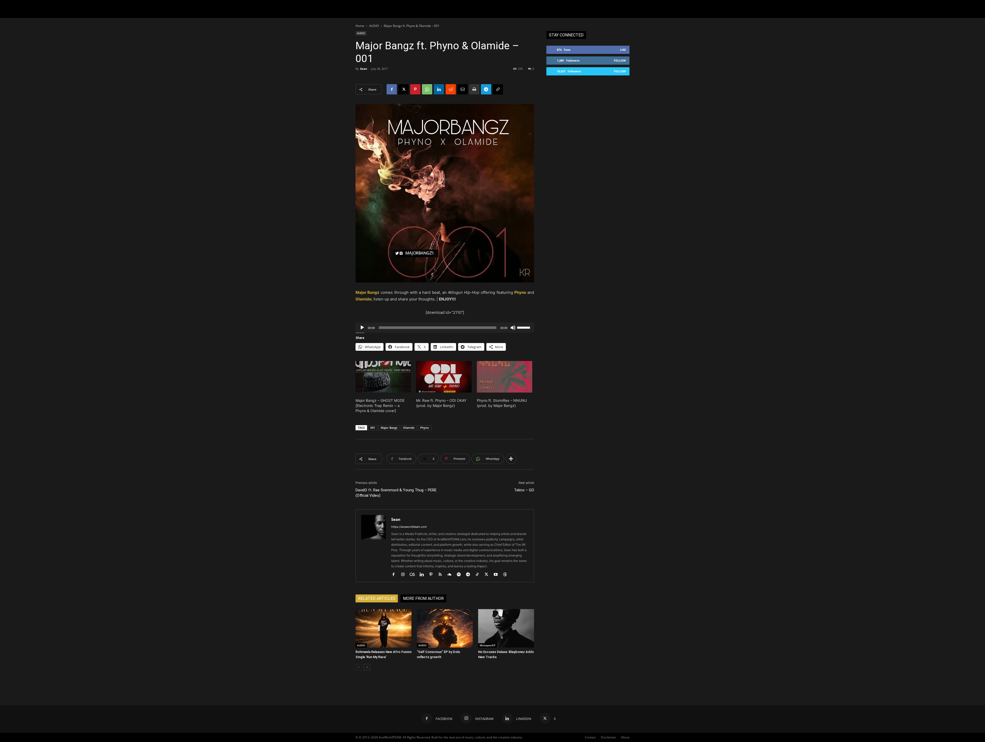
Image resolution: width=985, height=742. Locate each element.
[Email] (462, 89)
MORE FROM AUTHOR (423, 598)
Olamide (409, 427)
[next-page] (367, 667)
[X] (403, 89)
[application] (445, 328)
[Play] (362, 327)
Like (623, 50)
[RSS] (442, 575)
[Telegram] (486, 89)
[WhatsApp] (427, 89)
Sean (363, 69)
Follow (620, 60)
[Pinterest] (415, 89)
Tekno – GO (524, 490)
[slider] (524, 327)
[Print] (474, 89)
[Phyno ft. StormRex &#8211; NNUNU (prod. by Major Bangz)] (504, 377)
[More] (511, 459)
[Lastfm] (414, 575)
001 (372, 427)
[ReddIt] (451, 89)
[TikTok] (479, 575)
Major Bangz (389, 427)
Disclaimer (608, 737)
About (625, 737)
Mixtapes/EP (487, 645)
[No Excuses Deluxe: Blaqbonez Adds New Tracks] (506, 628)
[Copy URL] (498, 89)
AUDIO (374, 26)
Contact (590, 737)
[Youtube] (497, 575)
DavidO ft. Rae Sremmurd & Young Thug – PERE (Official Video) (396, 493)
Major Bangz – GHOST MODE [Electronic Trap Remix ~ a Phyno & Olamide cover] (380, 405)
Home (360, 26)
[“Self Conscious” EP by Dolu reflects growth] (445, 628)
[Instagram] (404, 575)
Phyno (424, 427)
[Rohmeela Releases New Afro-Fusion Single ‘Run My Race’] (383, 628)
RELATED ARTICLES (376, 598)
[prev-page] (359, 667)
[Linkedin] (439, 89)
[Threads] (507, 575)
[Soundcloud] (451, 575)
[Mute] (513, 327)
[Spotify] (460, 575)
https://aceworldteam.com (409, 527)
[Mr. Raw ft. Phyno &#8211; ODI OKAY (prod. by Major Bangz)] (443, 377)
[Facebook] (392, 89)
